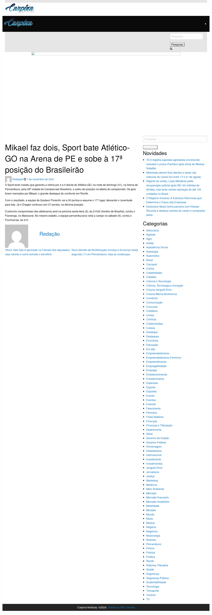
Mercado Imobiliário (157, 502)
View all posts (47, 240)
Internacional (153, 455)
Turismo (151, 595)
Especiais (152, 383)
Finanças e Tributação (159, 425)
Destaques (152, 336)
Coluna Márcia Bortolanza (161, 294)
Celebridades (154, 273)
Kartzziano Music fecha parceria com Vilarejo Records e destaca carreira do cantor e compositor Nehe (175, 211)
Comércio (152, 298)
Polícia (150, 548)
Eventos (151, 400)
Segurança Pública (157, 578)
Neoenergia (153, 535)
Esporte (150, 387)
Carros (150, 268)
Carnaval (151, 264)
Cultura (150, 328)
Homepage (10, 137)
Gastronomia (153, 429)
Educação (152, 345)
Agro (149, 239)
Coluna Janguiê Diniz (159, 290)
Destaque (152, 332)
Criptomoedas (154, 323)
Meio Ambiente (155, 489)
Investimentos (154, 463)
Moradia (151, 510)
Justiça (150, 476)
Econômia (152, 340)
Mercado (151, 493)
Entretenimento (155, 379)
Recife (150, 561)
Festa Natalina (154, 417)
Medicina (151, 485)
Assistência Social (157, 247)
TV (148, 599)
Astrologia (152, 251)
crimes (150, 315)
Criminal (151, 319)
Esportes (151, 391)
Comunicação (154, 302)
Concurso (152, 307)
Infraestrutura (154, 451)
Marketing (152, 480)
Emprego (151, 370)
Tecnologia (152, 586)
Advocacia (152, 230)
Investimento (153, 459)
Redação (18, 179)
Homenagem (153, 446)
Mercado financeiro (157, 497)
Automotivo (152, 256)
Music (149, 518)
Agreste (150, 234)
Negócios (152, 531)
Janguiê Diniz (154, 468)
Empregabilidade (156, 366)
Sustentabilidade (156, 582)
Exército (151, 404)
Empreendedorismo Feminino (163, 357)
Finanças (151, 421)
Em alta (150, 349)
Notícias (151, 540)
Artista (150, 243)
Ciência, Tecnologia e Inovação (164, 285)
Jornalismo (152, 472)
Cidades (151, 277)
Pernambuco (153, 544)
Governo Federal (156, 442)
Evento (150, 396)
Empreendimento (156, 362)
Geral (149, 434)
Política (150, 557)
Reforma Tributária (157, 565)
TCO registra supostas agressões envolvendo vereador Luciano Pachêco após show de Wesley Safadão (175, 164)
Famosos (151, 412)
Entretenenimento (156, 374)
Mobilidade (152, 506)
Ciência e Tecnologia (158, 281)
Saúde (150, 569)
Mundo (150, 514)
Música (150, 523)
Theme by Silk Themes (121, 607)
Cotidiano (152, 311)
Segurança (152, 574)
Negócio (151, 527)
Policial (150, 552)
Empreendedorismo (157, 353)
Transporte (152, 590)
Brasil (149, 260)
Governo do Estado (157, 438)
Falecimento (153, 408)
